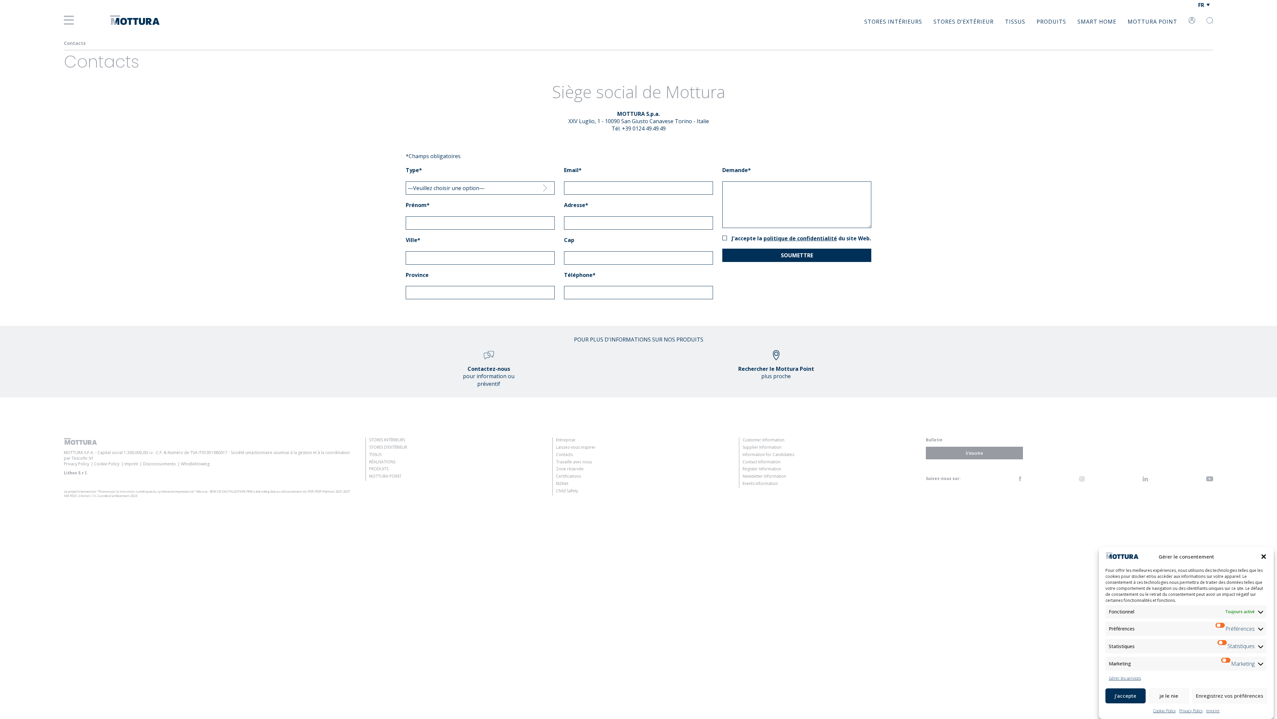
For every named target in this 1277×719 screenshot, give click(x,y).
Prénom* (418, 205)
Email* (573, 170)
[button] (1263, 556)
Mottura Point (1152, 21)
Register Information (762, 469)
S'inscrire (974, 453)
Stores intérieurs (893, 21)
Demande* (736, 170)
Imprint (1212, 711)
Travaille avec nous (574, 462)
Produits (1051, 21)
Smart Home (1096, 21)
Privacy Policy (1191, 711)
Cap (569, 240)
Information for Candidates (768, 454)
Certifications (568, 476)
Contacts (564, 454)
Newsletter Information (764, 476)
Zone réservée (570, 469)
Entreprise (565, 440)
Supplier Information (762, 447)
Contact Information (761, 462)
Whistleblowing (195, 464)
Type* (414, 170)
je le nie (1169, 695)
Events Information (760, 483)
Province (417, 275)
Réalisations (382, 462)
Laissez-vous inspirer (576, 447)
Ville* (413, 240)
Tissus (1015, 21)
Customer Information (763, 440)
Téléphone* (580, 275)
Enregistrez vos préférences (1229, 695)
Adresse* (576, 205)
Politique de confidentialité (800, 238)
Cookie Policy (1164, 711)
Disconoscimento (159, 464)
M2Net (562, 483)
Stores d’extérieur (963, 21)
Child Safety (567, 491)
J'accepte (1125, 695)
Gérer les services (1125, 678)
